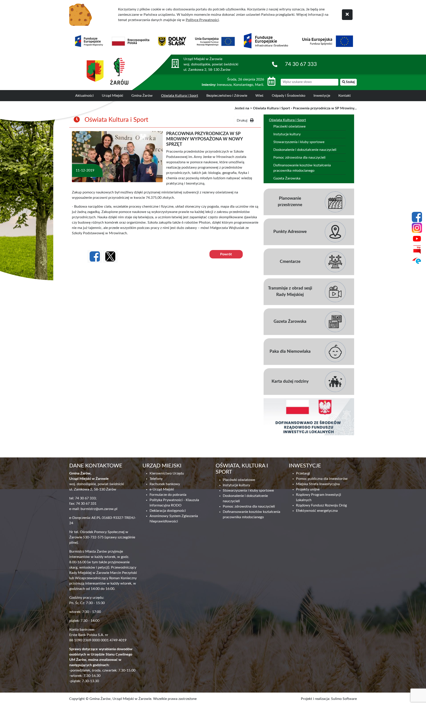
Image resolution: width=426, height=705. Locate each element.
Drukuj (243, 120)
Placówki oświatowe (289, 126)
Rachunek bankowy (165, 484)
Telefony (156, 479)
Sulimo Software (344, 699)
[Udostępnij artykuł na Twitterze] (110, 256)
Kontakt (344, 95)
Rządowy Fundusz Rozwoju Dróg (321, 505)
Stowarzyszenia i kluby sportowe (298, 142)
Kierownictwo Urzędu (167, 473)
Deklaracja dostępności (168, 510)
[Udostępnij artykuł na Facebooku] (94, 256)
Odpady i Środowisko (288, 95)
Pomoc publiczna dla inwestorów (322, 479)
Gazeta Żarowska (286, 178)
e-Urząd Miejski (162, 489)
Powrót (226, 254)
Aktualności (84, 95)
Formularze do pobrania (168, 494)
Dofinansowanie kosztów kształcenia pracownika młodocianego (302, 167)
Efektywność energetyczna (317, 510)
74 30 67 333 (301, 64)
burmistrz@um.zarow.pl (99, 509)
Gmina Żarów (142, 95)
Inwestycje (322, 95)
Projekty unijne (308, 489)
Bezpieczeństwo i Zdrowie (226, 95)
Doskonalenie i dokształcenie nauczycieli (304, 150)
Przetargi (303, 473)
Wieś (259, 95)
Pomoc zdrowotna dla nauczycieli (299, 157)
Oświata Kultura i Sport (179, 95)
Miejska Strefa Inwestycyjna (318, 484)
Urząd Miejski (112, 95)
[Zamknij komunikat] (347, 14)
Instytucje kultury (287, 134)
